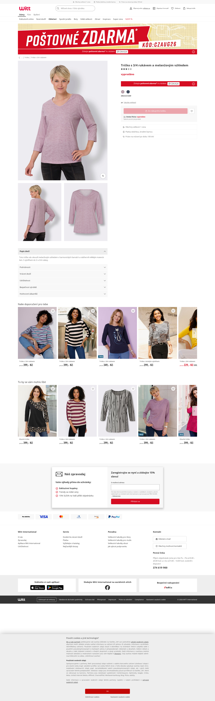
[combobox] (80, 8)
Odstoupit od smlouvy (46, 599)
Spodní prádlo (65, 19)
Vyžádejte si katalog (71, 543)
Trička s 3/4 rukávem (38, 57)
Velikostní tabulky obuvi (118, 543)
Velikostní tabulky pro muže (119, 540)
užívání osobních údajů (139, 642)
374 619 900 (160, 567)
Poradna (112, 531)
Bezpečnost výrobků (28, 287)
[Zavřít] (212, 624)
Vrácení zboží (25, 274)
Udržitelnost (25, 280)
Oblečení (53, 19)
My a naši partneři (73, 642)
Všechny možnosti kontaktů (170, 546)
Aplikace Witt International (29, 543)
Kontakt (157, 531)
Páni (29, 14)
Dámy (22, 14)
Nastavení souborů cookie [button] (156, 599)
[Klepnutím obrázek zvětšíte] (103, 176)
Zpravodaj (22, 540)
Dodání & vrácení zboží (72, 537)
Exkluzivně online (26, 19)
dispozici (117, 654)
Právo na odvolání (125, 599)
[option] (123, 92)
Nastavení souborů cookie (120, 697)
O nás (20, 537)
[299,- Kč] (157, 333)
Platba (65, 540)
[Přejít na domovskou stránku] (24, 8)
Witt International (27, 531)
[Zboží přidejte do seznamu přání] (191, 111)
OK (107, 691)
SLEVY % (128, 19)
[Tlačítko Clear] (93, 8)
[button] (19, 57)
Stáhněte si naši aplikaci (46, 582)
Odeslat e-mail (167, 540)
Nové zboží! (41, 19)
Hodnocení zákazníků (28, 294)
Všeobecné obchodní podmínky (70, 599)
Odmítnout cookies (92, 697)
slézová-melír (126, 96)
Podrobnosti (25, 267)
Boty (76, 19)
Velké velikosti (86, 19)
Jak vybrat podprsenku (117, 546)
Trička (27, 57)
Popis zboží (25, 251)
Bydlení (37, 14)
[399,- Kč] (37, 333)
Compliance (139, 599)
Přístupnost (101, 599)
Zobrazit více (116, 496)
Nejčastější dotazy (70, 546)
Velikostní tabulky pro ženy (119, 537)
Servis (66, 531)
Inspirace (107, 19)
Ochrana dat (90, 599)
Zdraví (97, 19)
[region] (107, 667)
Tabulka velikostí (130, 102)
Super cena (118, 19)
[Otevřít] (193, 52)
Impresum (112, 599)
